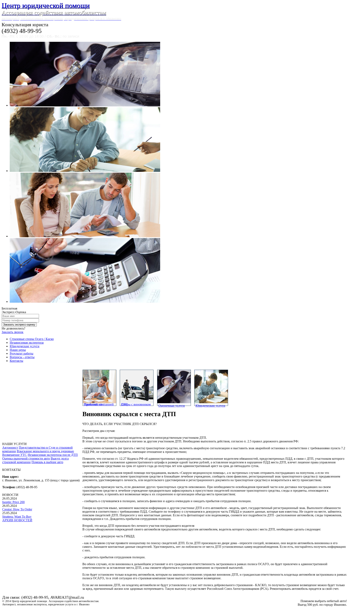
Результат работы (21, 353)
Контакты (16, 360)
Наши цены (18, 350)
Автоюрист (10, 447)
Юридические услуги (24, 346)
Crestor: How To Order (17, 509)
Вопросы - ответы (22, 357)
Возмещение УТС (14, 455)
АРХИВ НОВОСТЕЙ (17, 520)
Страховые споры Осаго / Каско (32, 339)
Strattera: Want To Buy (17, 516)
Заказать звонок (12, 332)
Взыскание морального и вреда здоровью (45, 451)
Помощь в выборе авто (47, 462)
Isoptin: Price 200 (13, 502)
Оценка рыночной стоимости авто (26, 458)
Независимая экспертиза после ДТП (53, 455)
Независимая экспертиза (27, 342)
